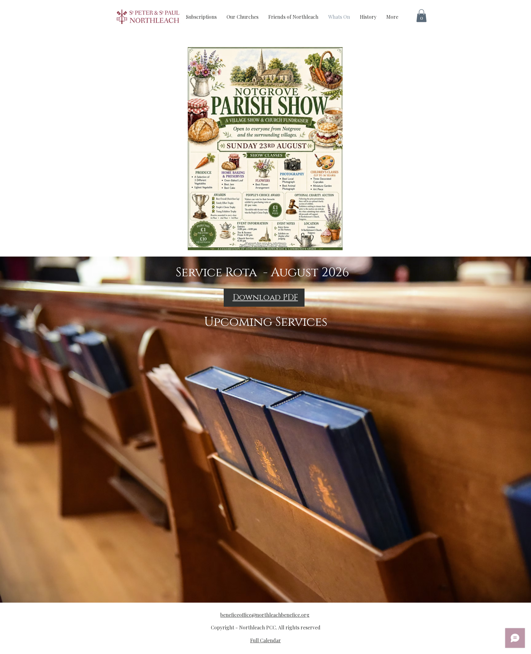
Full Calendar (265, 640)
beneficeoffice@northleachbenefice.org (264, 615)
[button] (421, 15)
